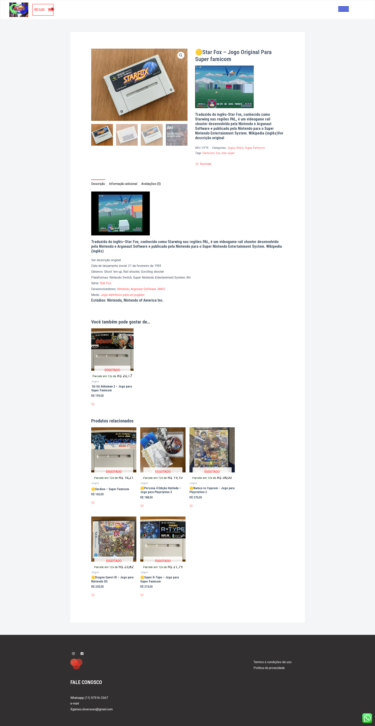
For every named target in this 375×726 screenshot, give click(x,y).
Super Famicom (255, 148)
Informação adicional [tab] (123, 184)
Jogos (231, 148)
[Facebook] (82, 653)
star (223, 153)
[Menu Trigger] (343, 8)
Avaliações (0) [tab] (151, 184)
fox (218, 153)
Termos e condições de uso (273, 662)
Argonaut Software (143, 289)
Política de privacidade (269, 668)
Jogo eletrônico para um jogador (123, 295)
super (231, 153)
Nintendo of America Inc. (143, 300)
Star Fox (105, 283)
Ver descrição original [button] (106, 260)
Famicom (208, 153)
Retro (240, 148)
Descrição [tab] (98, 184)
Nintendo (123, 289)
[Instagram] (73, 653)
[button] (180, 55)
